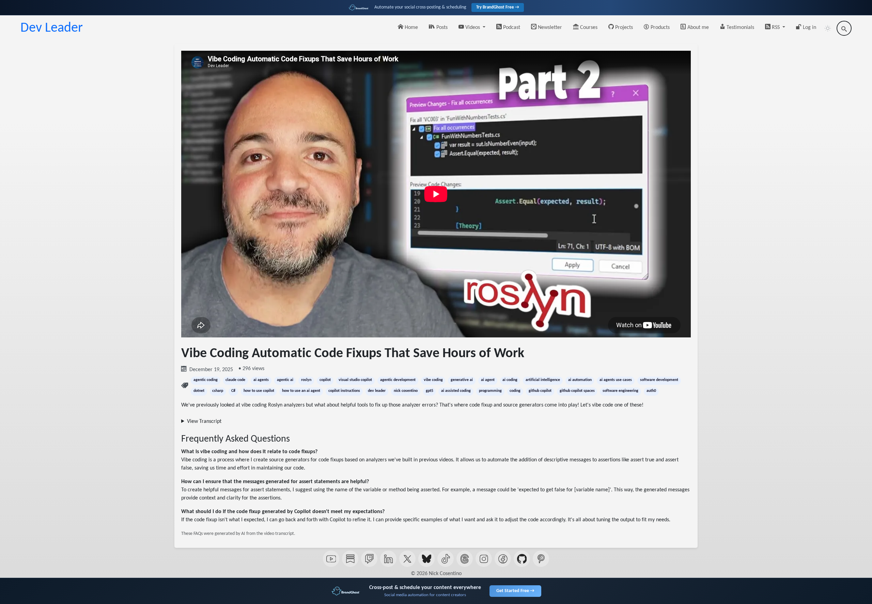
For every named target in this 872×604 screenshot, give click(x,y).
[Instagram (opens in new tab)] (484, 559)
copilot (325, 380)
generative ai (462, 380)
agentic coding (205, 380)
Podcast (511, 27)
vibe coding (433, 380)
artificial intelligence (543, 380)
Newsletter (549, 27)
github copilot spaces (577, 391)
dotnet (198, 391)
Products (659, 27)
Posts (441, 27)
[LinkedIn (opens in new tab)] (388, 559)
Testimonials (739, 27)
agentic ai (285, 380)
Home (410, 27)
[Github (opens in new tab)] (522, 559)
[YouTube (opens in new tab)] (331, 559)
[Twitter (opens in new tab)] (407, 559)
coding (515, 391)
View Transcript (204, 421)
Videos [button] (472, 27)
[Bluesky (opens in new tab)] (426, 559)
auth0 (651, 391)
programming (490, 391)
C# (233, 391)
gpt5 (429, 391)
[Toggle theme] (827, 28)
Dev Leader (51, 28)
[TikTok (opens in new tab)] (445, 559)
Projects (623, 27)
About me (697, 27)
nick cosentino (406, 391)
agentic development (398, 380)
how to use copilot (259, 391)
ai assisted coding (456, 391)
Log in (808, 27)
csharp (217, 391)
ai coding (509, 380)
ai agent (488, 380)
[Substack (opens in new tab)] (350, 559)
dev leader (377, 391)
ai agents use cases (616, 380)
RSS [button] (775, 27)
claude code (235, 380)
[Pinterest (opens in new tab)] (541, 559)
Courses (588, 27)
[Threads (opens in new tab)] (464, 559)
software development (659, 380)
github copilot (540, 391)
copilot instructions (344, 391)
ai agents (261, 380)
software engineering (620, 391)
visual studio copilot (355, 380)
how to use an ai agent (301, 391)
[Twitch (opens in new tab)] (369, 559)
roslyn (306, 380)
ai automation (580, 380)
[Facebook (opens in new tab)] (503, 559)
